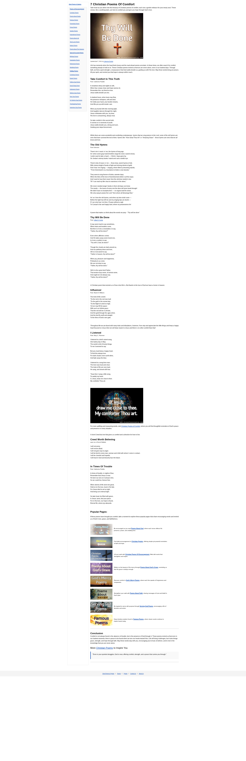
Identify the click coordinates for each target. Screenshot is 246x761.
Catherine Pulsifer (108, 61)
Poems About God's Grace (149, 567)
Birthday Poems (74, 56)
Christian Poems (74, 12)
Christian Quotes (137, 541)
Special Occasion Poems (77, 52)
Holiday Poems (74, 71)
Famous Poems (74, 20)
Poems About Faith (136, 593)
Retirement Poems (75, 63)
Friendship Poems (74, 23)
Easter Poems (73, 78)
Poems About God (137, 528)
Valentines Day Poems (76, 107)
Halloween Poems (74, 89)
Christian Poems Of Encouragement (137, 554)
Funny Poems (73, 27)
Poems (119, 673)
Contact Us (133, 673)
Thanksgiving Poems (75, 104)
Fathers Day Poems (75, 82)
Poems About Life (74, 38)
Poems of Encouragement (77, 9)
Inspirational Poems (75, 34)
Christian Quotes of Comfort (130, 426)
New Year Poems (74, 96)
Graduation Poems (75, 60)
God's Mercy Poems (133, 580)
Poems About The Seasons (77, 49)
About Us (141, 673)
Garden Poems (74, 31)
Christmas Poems (74, 74)
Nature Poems (73, 45)
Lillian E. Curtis (98, 220)
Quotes (125, 673)
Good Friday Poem (75, 85)
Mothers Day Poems (75, 93)
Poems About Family (75, 16)
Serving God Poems (146, 606)
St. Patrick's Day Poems (76, 100)
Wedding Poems (74, 67)
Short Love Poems (74, 42)
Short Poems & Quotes (75, 4)
